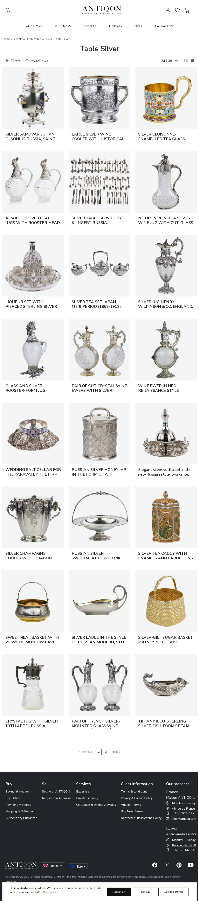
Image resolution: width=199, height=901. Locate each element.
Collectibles (35, 39)
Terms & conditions (134, 791)
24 (163, 61)
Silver (48, 39)
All (177, 61)
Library (116, 26)
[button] (186, 60)
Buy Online (12, 798)
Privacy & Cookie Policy (137, 798)
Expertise (82, 791)
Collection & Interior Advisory (96, 805)
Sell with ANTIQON (56, 791)
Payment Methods (18, 805)
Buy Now (63, 26)
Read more (50, 892)
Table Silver (62, 39)
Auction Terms (131, 805)
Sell (139, 26)
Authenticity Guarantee (21, 818)
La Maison (164, 26)
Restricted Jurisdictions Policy (141, 818)
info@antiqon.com (184, 819)
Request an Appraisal (57, 798)
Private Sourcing (87, 798)
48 (170, 61)
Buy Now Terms (132, 811)
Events (90, 26)
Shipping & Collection (19, 811)
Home (6, 39)
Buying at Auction (17, 791)
